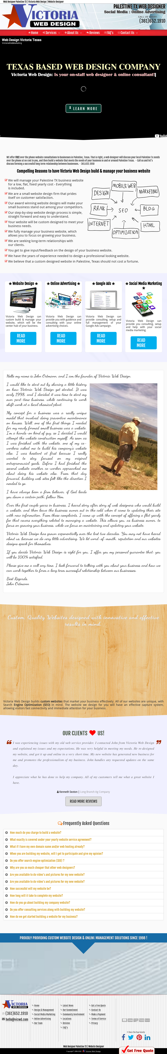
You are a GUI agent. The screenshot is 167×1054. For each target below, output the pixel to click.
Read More (20, 338)
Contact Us (96, 1010)
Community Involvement (73, 1014)
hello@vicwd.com (17, 1020)
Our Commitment (70, 1010)
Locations (67, 1018)
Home (36, 1005)
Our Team (38, 1023)
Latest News (68, 1005)
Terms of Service (98, 1018)
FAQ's (65, 1027)
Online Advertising (42, 1018)
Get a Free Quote (98, 1005)
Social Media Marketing (44, 1014)
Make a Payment (98, 1014)
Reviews (66, 1023)
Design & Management (44, 1010)
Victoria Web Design (93, 1051)
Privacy (94, 1023)
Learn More (85, 108)
